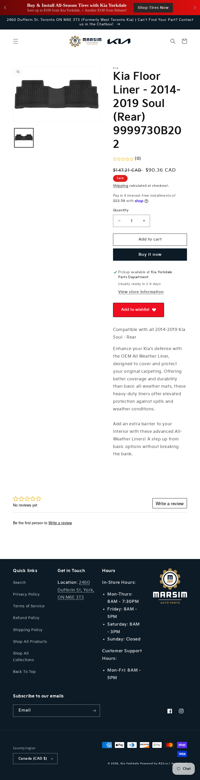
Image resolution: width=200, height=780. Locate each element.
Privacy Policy (26, 594)
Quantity (121, 210)
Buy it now (150, 254)
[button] (15, 41)
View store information (141, 292)
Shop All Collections (23, 656)
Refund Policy (26, 618)
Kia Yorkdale (130, 763)
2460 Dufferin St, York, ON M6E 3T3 (76, 590)
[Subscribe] (94, 711)
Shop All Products (30, 641)
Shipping (120, 186)
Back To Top (24, 672)
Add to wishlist (135, 309)
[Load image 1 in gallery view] (23, 137)
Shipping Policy (28, 630)
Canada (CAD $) (32, 758)
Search (19, 582)
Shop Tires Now (153, 7)
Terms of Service (29, 606)
